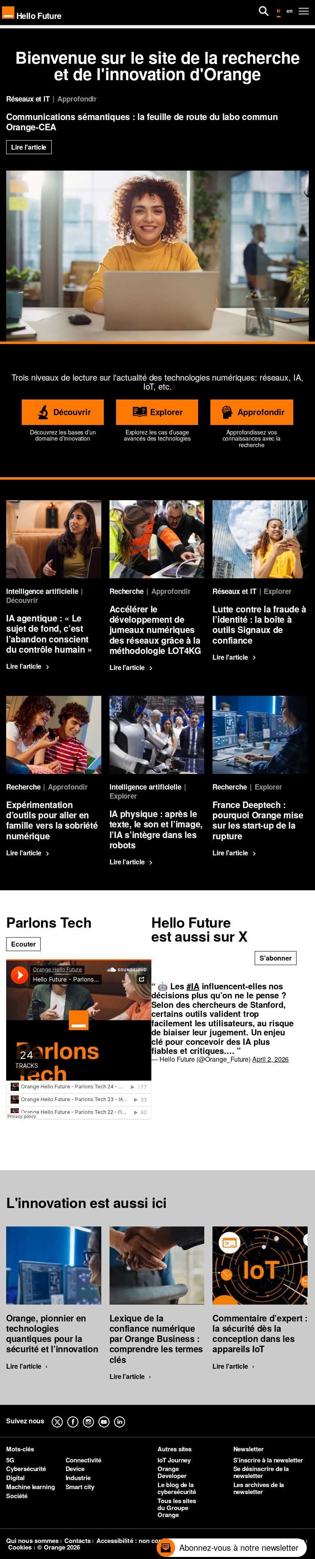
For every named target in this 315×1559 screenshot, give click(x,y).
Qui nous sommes (32, 1540)
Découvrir (72, 412)
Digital (15, 1477)
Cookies (20, 1547)
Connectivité (83, 1459)
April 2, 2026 (270, 1059)
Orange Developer (172, 1472)
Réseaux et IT (28, 98)
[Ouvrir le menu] (304, 11)
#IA (193, 986)
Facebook (79, 1416)
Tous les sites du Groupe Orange (177, 1507)
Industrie (78, 1477)
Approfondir (77, 98)
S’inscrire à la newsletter (268, 1459)
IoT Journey (174, 1459)
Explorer (166, 412)
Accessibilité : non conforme (137, 1540)
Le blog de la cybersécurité (177, 1488)
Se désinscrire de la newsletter (261, 1472)
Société (16, 1495)
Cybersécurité (26, 1468)
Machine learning (30, 1486)
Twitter (63, 1416)
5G (10, 1459)
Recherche (127, 591)
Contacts (77, 1540)
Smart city (80, 1486)
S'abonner (276, 958)
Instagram (94, 1416)
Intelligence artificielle (42, 591)
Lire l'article (28, 147)
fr (279, 10)
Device (75, 1468)
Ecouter (23, 944)
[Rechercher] (264, 11)
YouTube (110, 1416)
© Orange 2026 (58, 1547)
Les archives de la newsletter (258, 1488)
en (289, 10)
